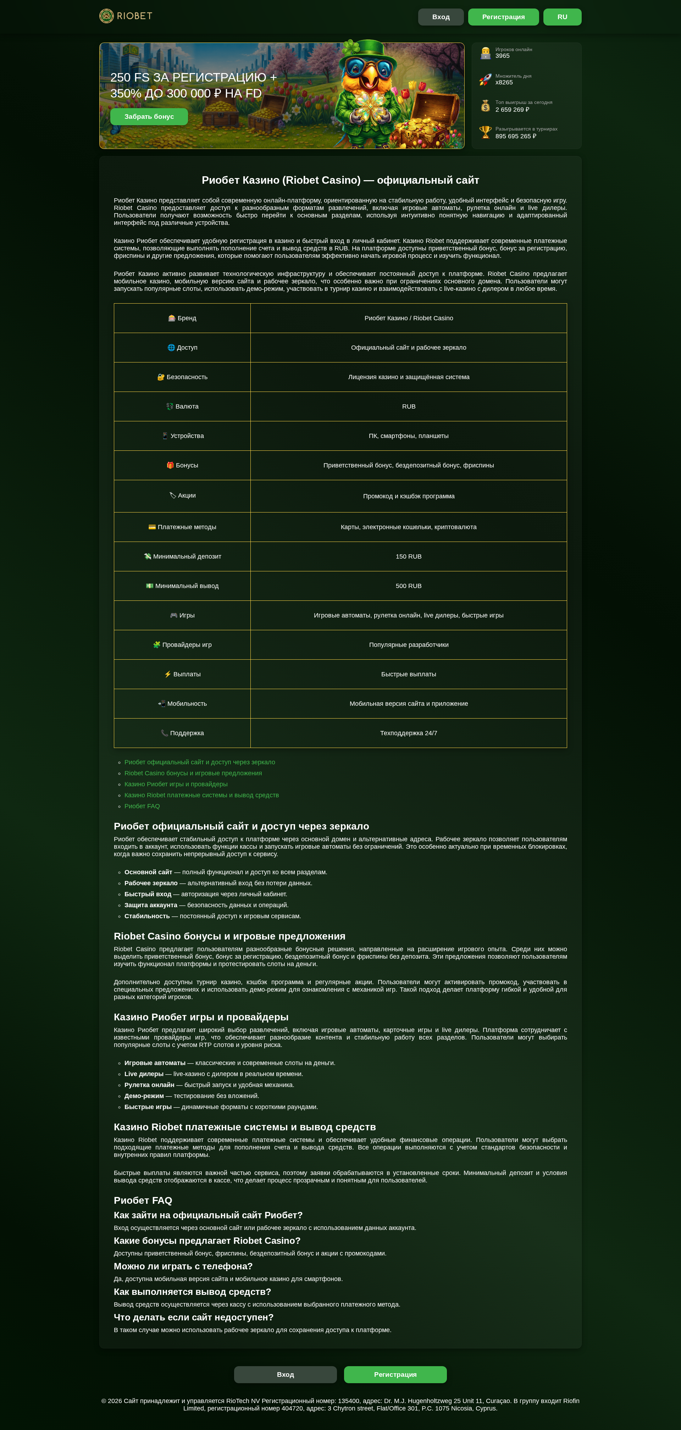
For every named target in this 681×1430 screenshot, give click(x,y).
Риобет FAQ (142, 806)
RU (563, 17)
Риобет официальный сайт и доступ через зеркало (199, 762)
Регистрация (503, 17)
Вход (441, 17)
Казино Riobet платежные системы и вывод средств (201, 795)
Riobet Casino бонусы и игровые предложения (193, 773)
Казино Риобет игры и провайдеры (176, 784)
